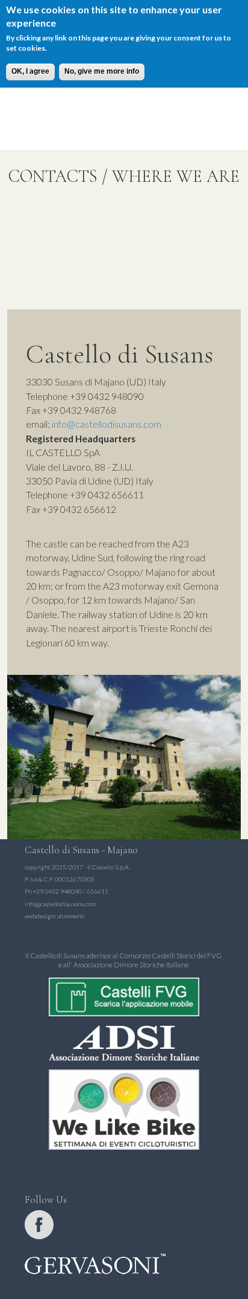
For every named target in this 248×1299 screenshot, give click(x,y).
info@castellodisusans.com (106, 424)
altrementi (71, 916)
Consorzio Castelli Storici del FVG (170, 955)
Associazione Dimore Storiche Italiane (131, 964)
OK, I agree (30, 71)
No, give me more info (101, 71)
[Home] (124, 93)
